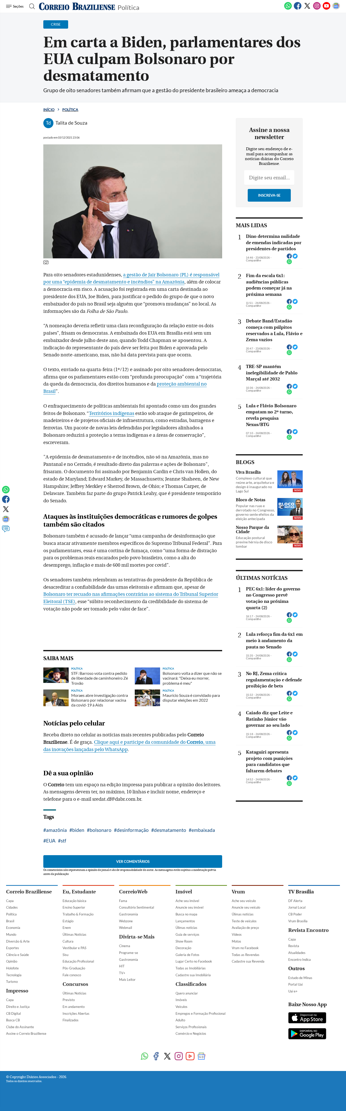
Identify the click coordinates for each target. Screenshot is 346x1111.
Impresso (17, 991)
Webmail (125, 928)
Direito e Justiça (18, 1007)
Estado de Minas (300, 978)
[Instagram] (317, 9)
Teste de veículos (244, 921)
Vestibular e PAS (74, 948)
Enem (67, 928)
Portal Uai (295, 984)
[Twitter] (307, 9)
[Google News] (336, 9)
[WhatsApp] (288, 9)
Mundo (11, 934)
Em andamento (74, 1007)
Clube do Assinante (20, 1027)
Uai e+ (293, 991)
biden (78, 830)
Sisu (65, 955)
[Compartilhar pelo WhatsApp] (289, 263)
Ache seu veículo (244, 901)
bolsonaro (100, 830)
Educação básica (74, 901)
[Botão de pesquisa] (30, 6)
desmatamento (170, 830)
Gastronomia (128, 914)
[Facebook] (297, 9)
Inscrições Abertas (76, 1013)
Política (128, 7)
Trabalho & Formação (78, 914)
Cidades (12, 907)
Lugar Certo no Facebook (194, 961)
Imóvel (184, 892)
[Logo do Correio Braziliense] (77, 6)
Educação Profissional (78, 961)
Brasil (10, 921)
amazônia (56, 830)
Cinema (124, 946)
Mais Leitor (127, 980)
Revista (293, 946)
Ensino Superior (74, 907)
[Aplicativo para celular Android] (307, 1034)
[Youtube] (326, 9)
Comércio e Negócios (191, 1033)
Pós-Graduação (74, 968)
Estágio (68, 921)
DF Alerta (295, 901)
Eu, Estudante (79, 892)
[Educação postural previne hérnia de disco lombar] (290, 534)
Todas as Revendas (245, 955)
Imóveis (181, 1000)
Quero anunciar (187, 993)
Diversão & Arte (18, 941)
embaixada (203, 830)
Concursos (75, 984)
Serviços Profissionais (191, 1027)
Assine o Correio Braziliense (26, 1033)
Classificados (191, 984)
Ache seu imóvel (187, 901)
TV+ (122, 973)
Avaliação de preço (245, 928)
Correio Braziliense (29, 892)
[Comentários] (6, 531)
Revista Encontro (308, 930)
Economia (13, 928)
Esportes (12, 948)
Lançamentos (185, 921)
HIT (122, 966)
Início (48, 109)
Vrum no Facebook (245, 948)
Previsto (69, 1000)
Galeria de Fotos (187, 955)
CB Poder (295, 914)
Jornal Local (296, 907)
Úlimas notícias (186, 928)
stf (63, 841)
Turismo (12, 982)
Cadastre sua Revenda (248, 961)
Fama (123, 901)
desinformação (133, 830)
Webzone (126, 921)
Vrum (238, 892)
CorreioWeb (133, 892)
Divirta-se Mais (137, 937)
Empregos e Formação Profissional (200, 1013)
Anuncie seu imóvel (189, 907)
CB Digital (13, 1013)
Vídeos (237, 934)
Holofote (12, 968)
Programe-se (128, 953)
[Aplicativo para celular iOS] (307, 1018)
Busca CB (13, 1020)
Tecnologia (14, 975)
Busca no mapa (186, 914)
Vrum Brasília (297, 921)
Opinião (11, 961)
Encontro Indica (299, 959)
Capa (10, 901)
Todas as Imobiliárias (191, 968)
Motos (236, 941)
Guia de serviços (187, 934)
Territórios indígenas (111, 413)
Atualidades (296, 953)
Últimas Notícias (74, 934)
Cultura (68, 941)
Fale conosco (72, 975)
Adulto (180, 1020)
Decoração (183, 948)
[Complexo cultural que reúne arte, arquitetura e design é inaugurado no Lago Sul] (290, 479)
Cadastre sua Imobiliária (193, 975)
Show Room (184, 941)
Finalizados (71, 1020)
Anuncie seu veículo (246, 907)
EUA (50, 841)
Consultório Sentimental (136, 907)
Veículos (181, 1007)
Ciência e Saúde (17, 955)
